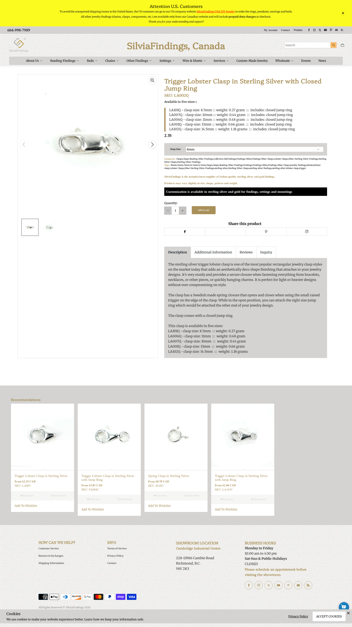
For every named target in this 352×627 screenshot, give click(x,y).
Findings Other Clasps (262, 159)
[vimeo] (266, 232)
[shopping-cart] (344, 607)
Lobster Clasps (281, 159)
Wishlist (298, 30)
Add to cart (203, 210)
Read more (27, 495)
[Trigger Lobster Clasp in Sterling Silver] (42, 435)
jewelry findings (298, 165)
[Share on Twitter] (225, 232)
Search (290, 45)
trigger (302, 168)
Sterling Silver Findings (189, 162)
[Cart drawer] (342, 45)
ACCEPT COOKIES (329, 616)
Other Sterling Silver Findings (303, 159)
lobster (310, 165)
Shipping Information (51, 563)
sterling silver (221, 168)
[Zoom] (152, 80)
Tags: (167, 165)
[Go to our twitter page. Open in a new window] (269, 585)
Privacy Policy (298, 616)
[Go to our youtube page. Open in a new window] (278, 585)
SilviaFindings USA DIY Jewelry (216, 11)
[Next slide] (152, 145)
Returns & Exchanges (50, 555)
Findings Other (243, 159)
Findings (231, 159)
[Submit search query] (333, 45)
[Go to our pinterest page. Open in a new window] (288, 585)
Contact (285, 30)
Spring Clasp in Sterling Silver (168, 476)
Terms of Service (117, 548)
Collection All (220, 159)
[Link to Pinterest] (331, 30)
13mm (187, 165)
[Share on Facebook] (184, 232)
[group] (29, 227)
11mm (180, 165)
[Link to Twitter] (320, 30)
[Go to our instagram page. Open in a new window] (259, 585)
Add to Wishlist (26, 505)
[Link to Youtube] (325, 30)
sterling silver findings (261, 168)
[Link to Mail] (336, 30)
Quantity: (170, 203)
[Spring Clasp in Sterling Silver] (176, 435)
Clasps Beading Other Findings (198, 159)
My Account (270, 30)
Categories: (170, 159)
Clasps (179, 159)
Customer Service (48, 548)
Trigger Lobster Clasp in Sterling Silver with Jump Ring (107, 478)
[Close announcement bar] (343, 13)
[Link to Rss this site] (342, 30)
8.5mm (202, 165)
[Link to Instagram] (314, 30)
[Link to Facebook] (309, 30)
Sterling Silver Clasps (238, 168)
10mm (173, 165)
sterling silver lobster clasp (285, 168)
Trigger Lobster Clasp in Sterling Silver (41, 476)
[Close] (348, 613)
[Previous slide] (24, 145)
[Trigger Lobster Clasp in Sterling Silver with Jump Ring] (109, 435)
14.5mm (194, 165)
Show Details (59, 495)
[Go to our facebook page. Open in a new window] (249, 585)
